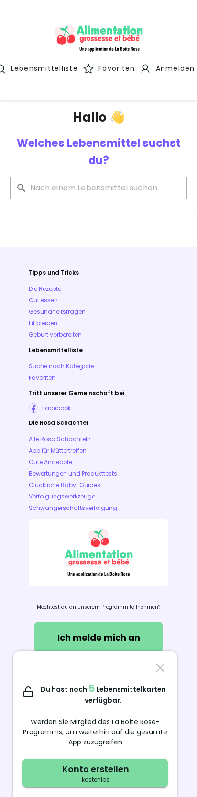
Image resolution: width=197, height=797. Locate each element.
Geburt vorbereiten (55, 335)
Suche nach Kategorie (61, 366)
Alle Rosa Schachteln (60, 439)
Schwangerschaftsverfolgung (73, 508)
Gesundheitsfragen (57, 312)
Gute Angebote (50, 462)
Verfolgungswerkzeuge (62, 496)
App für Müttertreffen (58, 450)
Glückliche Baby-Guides (64, 485)
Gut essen (43, 300)
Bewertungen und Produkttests (73, 473)
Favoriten (42, 378)
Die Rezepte (45, 289)
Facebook (56, 408)
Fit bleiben (43, 323)
